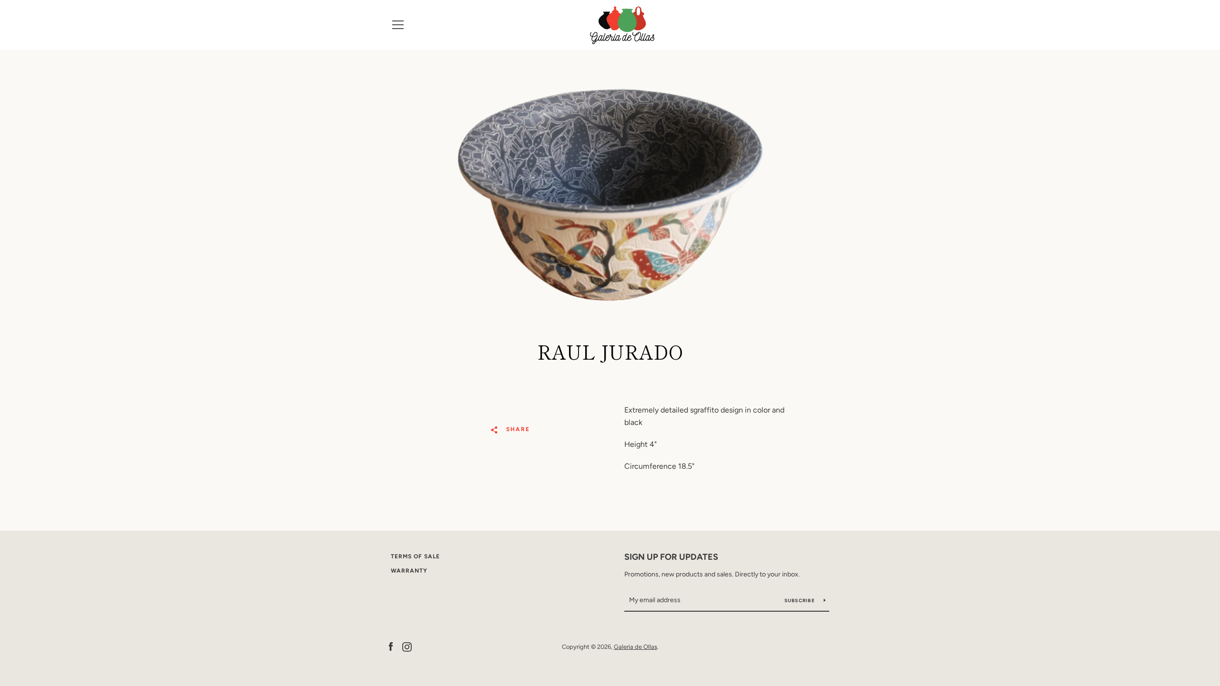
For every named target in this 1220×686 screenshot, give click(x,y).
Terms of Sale (415, 556)
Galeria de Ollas (635, 646)
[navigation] (398, 25)
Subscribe (800, 600)
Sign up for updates (671, 557)
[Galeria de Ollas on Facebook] (391, 646)
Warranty (409, 570)
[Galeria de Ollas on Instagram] (407, 646)
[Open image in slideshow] (610, 195)
